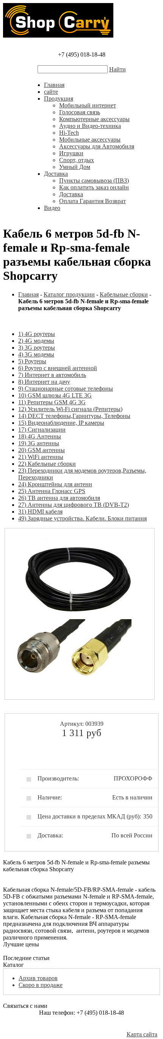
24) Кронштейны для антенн (55, 484)
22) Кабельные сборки (47, 463)
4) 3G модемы (36, 354)
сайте (51, 91)
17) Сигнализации (42, 429)
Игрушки (71, 153)
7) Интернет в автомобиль (52, 375)
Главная (54, 85)
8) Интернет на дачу (44, 381)
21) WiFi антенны (40, 457)
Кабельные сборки (124, 294)
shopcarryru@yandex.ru (82, 1026)
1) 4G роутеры (36, 334)
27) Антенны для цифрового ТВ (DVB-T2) (73, 504)
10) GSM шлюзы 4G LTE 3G (55, 395)
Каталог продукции (69, 294)
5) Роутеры (32, 361)
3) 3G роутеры (36, 347)
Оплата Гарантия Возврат (92, 201)
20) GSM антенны (41, 450)
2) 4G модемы (36, 340)
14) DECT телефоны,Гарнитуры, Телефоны (74, 416)
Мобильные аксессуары (90, 139)
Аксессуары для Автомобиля (96, 146)
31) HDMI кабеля (40, 511)
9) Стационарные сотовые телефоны (65, 388)
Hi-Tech (69, 132)
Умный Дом (74, 167)
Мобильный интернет (87, 105)
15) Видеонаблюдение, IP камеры (61, 422)
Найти (117, 69)
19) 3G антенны (38, 443)
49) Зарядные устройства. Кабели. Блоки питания (82, 518)
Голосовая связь (79, 112)
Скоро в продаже (41, 985)
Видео (52, 208)
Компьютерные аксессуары (94, 119)
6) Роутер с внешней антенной (57, 368)
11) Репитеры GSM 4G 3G (52, 402)
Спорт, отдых (76, 160)
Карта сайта (142, 1034)
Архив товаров (38, 978)
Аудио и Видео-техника (90, 126)
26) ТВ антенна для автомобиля (59, 498)
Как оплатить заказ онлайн (94, 187)
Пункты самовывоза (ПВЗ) (94, 180)
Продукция (58, 98)
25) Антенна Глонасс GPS (51, 491)
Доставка (56, 173)
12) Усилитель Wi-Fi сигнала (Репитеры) (70, 409)
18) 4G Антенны (39, 436)
